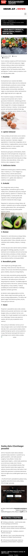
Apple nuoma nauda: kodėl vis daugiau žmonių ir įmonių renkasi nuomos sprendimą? (13, 527)
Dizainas (10, 555)
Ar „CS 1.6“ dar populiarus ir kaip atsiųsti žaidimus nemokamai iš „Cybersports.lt (16, 3)
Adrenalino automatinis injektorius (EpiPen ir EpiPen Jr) (20, 510)
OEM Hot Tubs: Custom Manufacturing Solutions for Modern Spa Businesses (12, 536)
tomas (15, 56)
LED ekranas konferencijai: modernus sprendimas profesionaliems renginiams (12, 540)
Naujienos (6, 58)
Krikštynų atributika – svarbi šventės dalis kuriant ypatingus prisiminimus (13, 523)
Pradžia (16, 555)
